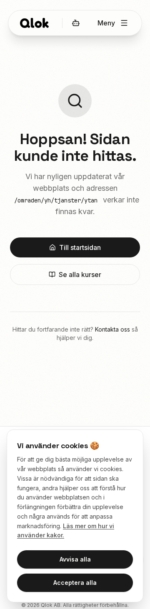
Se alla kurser (80, 274)
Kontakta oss (112, 329)
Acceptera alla (75, 582)
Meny (106, 23)
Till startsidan (80, 247)
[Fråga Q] (76, 23)
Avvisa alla (75, 559)
